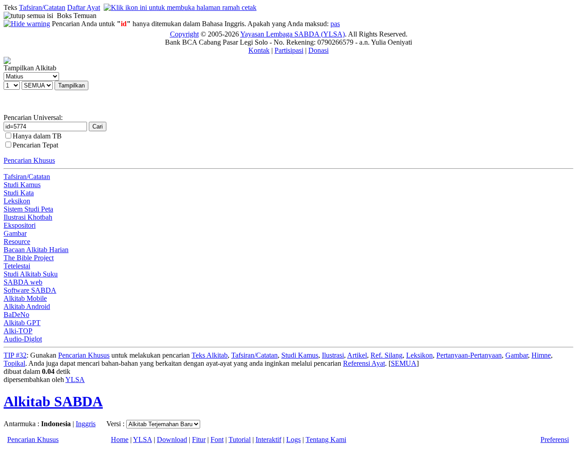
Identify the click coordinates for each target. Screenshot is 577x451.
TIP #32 (15, 355)
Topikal (14, 363)
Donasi (318, 50)
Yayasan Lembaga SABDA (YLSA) (292, 34)
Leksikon (17, 201)
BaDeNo (16, 314)
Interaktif (268, 439)
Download (172, 439)
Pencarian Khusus (29, 160)
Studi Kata (19, 193)
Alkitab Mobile (25, 298)
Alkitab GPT (22, 323)
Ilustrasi (333, 355)
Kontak (259, 50)
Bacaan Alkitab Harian (36, 249)
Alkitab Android (27, 306)
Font (217, 439)
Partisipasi (289, 50)
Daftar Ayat (83, 7)
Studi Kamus (22, 185)
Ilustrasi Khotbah (28, 217)
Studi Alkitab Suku (31, 274)
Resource (17, 241)
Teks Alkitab (210, 355)
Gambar (15, 233)
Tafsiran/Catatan (42, 7)
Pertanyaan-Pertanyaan (469, 355)
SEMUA (404, 363)
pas (335, 24)
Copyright (184, 34)
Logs (293, 439)
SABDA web (23, 282)
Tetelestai (17, 266)
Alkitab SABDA (53, 401)
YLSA (75, 379)
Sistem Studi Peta (28, 209)
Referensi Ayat (364, 363)
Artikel (357, 355)
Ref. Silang (387, 355)
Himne (541, 355)
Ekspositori (20, 225)
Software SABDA (30, 290)
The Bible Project (29, 258)
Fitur (199, 439)
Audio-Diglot (23, 339)
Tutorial (240, 439)
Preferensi (554, 439)
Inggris (86, 424)
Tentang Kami (326, 439)
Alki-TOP (18, 331)
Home (119, 439)
